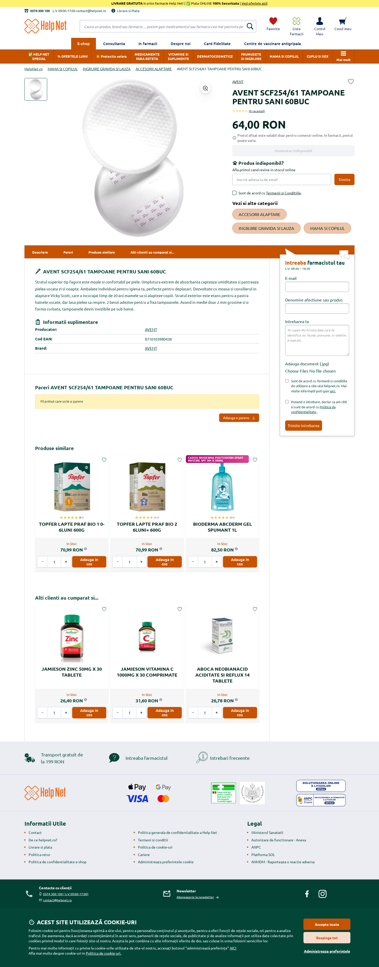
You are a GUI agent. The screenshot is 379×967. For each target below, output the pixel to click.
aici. (333, 391)
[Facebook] (307, 894)
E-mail (290, 278)
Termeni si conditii (153, 840)
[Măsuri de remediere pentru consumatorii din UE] (321, 786)
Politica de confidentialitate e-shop (57, 861)
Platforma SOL (263, 854)
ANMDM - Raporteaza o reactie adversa (283, 861)
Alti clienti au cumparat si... (66, 597)
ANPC (256, 847)
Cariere (144, 854)
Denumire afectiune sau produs (314, 299)
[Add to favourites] (351, 81)
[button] (319, 26)
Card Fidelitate (217, 43)
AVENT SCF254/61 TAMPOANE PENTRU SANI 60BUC (104, 271)
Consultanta (114, 43)
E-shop (83, 43)
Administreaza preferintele (327, 951)
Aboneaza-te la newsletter (195, 897)
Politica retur (39, 854)
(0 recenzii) (257, 111)
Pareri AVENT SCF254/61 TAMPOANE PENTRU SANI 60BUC (104, 387)
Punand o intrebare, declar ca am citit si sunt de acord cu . (319, 407)
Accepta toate (327, 924)
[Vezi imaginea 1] (35, 89)
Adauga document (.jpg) (307, 363)
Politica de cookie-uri (155, 847)
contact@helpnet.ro (57, 900)
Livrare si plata (40, 847)
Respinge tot (327, 937)
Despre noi (181, 43)
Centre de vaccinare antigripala (272, 43)
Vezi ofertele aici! (254, 3)
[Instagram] (322, 894)
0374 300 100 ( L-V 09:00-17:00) (65, 894)
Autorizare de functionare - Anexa (278, 840)
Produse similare (54, 448)
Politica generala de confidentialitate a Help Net (177, 832)
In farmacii (147, 43)
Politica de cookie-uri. (103, 953)
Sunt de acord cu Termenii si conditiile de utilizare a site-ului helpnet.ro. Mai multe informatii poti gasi (319, 386)
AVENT (237, 81)
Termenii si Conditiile (283, 193)
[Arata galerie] (205, 88)
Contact (35, 832)
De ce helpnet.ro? (43, 840)
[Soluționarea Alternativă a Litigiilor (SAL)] (321, 800)
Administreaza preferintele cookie (166, 861)
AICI (233, 948)
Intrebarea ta (297, 321)
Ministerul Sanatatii (267, 832)
